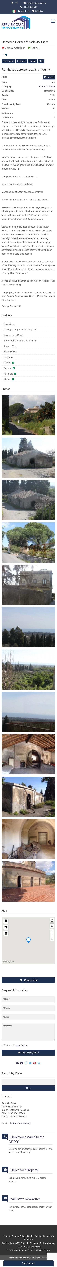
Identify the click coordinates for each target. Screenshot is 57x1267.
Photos (32, 61)
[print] (18, 1063)
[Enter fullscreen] (52, 920)
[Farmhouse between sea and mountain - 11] (28, 839)
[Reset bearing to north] (52, 939)
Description (8, 61)
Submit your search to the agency (26, 1139)
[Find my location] (52, 926)
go (29, 1088)
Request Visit (30, 980)
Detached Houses (46, 86)
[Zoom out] (52, 935)
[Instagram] (12, 3)
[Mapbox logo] (8, 961)
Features (21, 61)
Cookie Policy (34, 1236)
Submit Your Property (23, 1170)
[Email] (22, 1063)
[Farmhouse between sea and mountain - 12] (28, 881)
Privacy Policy (18, 1236)
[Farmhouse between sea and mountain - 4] (28, 542)
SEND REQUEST (30, 1053)
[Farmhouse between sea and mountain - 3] (28, 500)
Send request (28, 1263)
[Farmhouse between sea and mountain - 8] (28, 712)
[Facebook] (17, 3)
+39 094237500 (30, 7)
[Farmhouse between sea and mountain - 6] (28, 627)
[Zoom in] (52, 931)
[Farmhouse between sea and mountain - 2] (28, 458)
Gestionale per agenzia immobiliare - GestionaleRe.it (32, 1257)
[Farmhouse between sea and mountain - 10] (28, 797)
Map (41, 61)
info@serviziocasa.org (36, 3)
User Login (25, 11)
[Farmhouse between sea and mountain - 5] (28, 585)
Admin (6, 1236)
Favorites (39, 11)
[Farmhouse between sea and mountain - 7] (28, 670)
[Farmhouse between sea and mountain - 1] (28, 415)
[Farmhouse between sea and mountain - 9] (28, 754)
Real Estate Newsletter (24, 1199)
